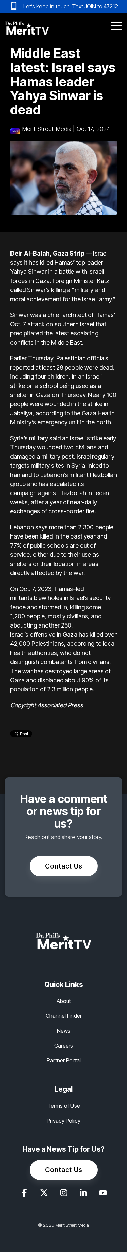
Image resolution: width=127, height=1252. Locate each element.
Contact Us (63, 866)
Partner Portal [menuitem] (64, 1060)
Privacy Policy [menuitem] (63, 1120)
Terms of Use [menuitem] (63, 1105)
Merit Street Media (46, 128)
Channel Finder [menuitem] (64, 1015)
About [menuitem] (64, 1000)
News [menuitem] (63, 1030)
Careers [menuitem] (63, 1045)
